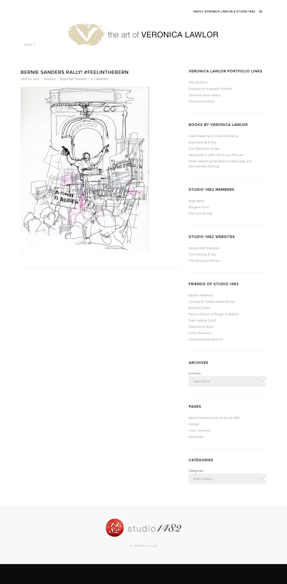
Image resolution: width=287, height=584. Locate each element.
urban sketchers (200, 430)
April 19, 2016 (30, 79)
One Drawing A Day (202, 142)
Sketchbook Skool (201, 327)
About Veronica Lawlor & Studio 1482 (214, 418)
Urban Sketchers (200, 333)
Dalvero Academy (201, 295)
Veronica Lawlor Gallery (205, 95)
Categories (196, 471)
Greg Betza (196, 201)
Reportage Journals (73, 79)
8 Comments (99, 79)
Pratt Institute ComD (202, 320)
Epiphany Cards (199, 308)
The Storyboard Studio (204, 261)
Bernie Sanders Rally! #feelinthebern (75, 72)
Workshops (196, 437)
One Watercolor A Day (204, 148)
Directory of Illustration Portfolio (210, 89)
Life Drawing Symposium (205, 339)
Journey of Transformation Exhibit (212, 301)
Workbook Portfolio (202, 101)
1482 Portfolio (198, 82)
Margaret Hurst (199, 207)
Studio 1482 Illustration (204, 248)
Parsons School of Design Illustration (214, 314)
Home (28, 44)
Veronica (49, 79)
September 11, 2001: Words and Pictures (216, 155)
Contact (194, 424)
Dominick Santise (200, 213)
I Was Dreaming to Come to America (213, 136)
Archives (194, 373)
